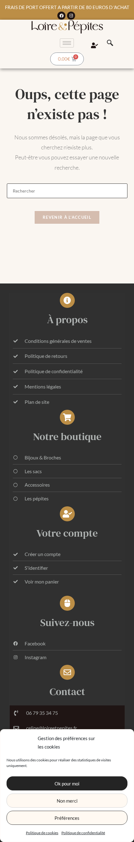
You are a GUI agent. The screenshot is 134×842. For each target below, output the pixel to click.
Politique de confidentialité (83, 832)
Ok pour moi (67, 783)
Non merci (67, 801)
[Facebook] (61, 16)
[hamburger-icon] (67, 43)
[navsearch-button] (110, 43)
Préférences (67, 818)
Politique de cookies (42, 832)
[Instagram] (71, 16)
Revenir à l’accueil (67, 217)
